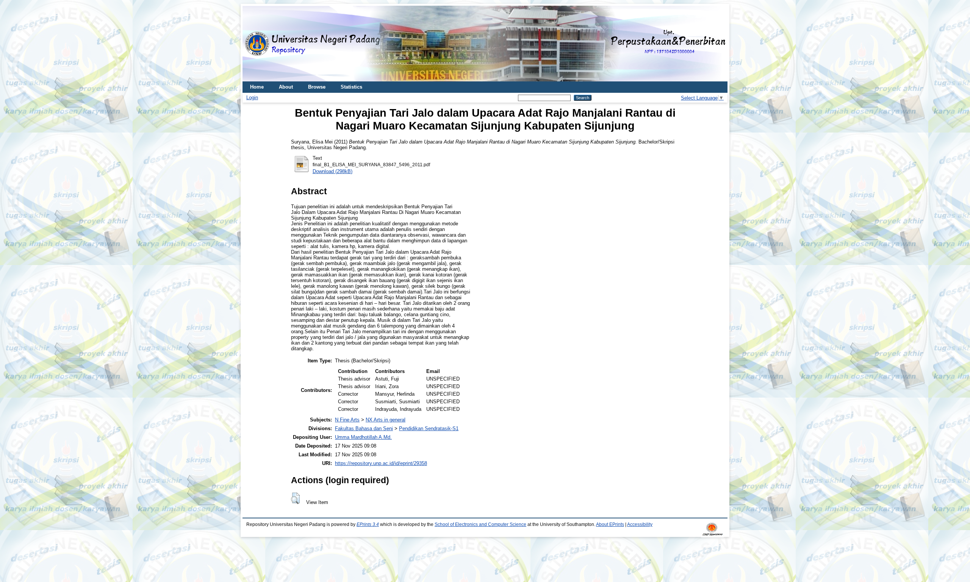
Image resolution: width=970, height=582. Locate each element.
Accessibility (639, 524)
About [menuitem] (286, 87)
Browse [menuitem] (316, 87)
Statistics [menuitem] (351, 87)
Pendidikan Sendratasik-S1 (428, 428)
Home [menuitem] (257, 87)
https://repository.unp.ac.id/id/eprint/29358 (381, 463)
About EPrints (610, 524)
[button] (295, 498)
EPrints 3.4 (368, 524)
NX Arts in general (385, 420)
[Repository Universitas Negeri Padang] (254, 43)
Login (252, 97)
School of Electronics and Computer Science (480, 524)
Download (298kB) (332, 171)
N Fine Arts (347, 420)
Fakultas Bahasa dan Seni (364, 428)
